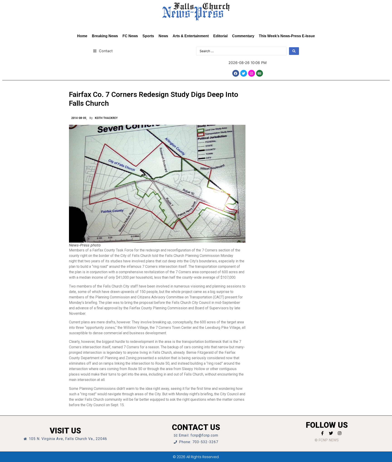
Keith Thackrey (106, 118)
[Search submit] (294, 51)
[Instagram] (251, 73)
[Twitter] (243, 73)
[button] (103, 51)
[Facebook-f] (322, 433)
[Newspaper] (259, 73)
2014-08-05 (78, 118)
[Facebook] (235, 73)
